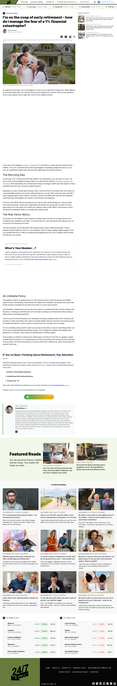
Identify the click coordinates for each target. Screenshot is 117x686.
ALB (9, 646)
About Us (56, 668)
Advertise (94, 672)
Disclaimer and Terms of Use (99, 668)
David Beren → (20, 408)
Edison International (71, 637)
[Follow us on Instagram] (107, 683)
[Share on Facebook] (62, 37)
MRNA (9, 625)
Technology (50, 2)
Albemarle (11, 644)
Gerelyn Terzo (81, 462)
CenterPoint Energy (71, 651)
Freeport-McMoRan (14, 637)
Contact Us (66, 668)
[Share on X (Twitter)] (66, 37)
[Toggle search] (94, 2)
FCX (9, 639)
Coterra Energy (70, 623)
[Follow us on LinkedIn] (100, 683)
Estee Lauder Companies (16, 651)
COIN (9, 632)
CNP (66, 653)
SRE (66, 632)
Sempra (67, 630)
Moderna (11, 623)
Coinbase (11, 630)
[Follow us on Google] (74, 37)
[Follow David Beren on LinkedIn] (16, 432)
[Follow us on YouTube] (104, 683)
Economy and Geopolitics (66, 2)
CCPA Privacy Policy (80, 672)
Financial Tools (79, 668)
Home (48, 668)
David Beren (13, 30)
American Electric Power (73, 644)
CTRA (66, 625)
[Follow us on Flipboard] (70, 37)
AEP (66, 646)
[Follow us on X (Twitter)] (97, 683)
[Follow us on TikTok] (111, 683)
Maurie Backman (47, 465)
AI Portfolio (84, 2)
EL (8, 653)
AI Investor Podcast (107, 2)
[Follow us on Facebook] (93, 683)
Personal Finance (37, 2)
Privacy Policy (64, 672)
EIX (66, 639)
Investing (24, 2)
